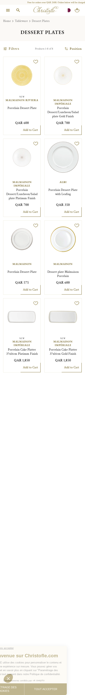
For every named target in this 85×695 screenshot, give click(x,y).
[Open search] (18, 10)
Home (7, 21)
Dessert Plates (41, 21)
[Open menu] (8, 10)
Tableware (21, 21)
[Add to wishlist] (36, 61)
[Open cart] (77, 10)
